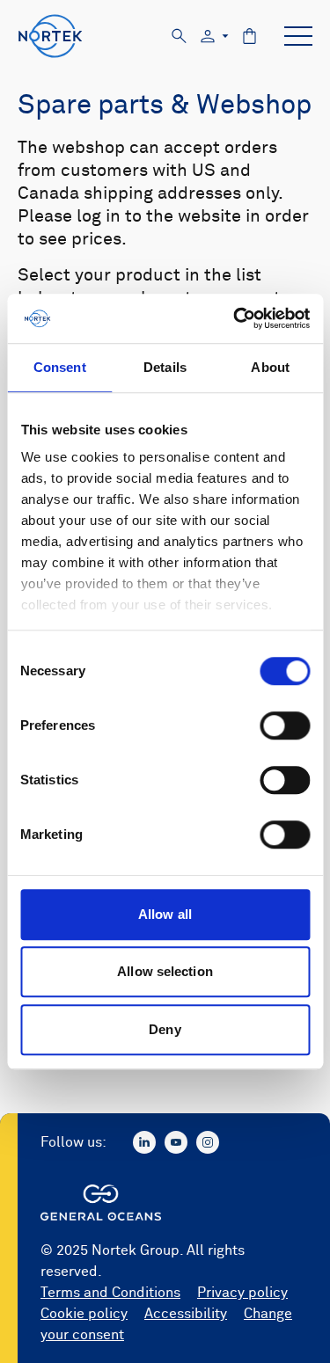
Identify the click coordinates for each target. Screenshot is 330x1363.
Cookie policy (84, 1314)
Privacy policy (242, 1293)
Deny (164, 1029)
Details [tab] (165, 367)
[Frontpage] (51, 36)
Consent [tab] (59, 367)
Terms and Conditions (110, 1293)
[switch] (285, 725)
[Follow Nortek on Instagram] (207, 1142)
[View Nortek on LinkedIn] (144, 1142)
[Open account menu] (215, 36)
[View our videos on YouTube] (176, 1142)
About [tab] (270, 367)
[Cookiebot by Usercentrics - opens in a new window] (235, 318)
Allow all (165, 914)
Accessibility (185, 1314)
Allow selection (165, 971)
